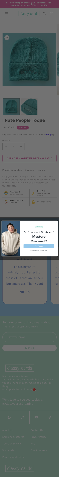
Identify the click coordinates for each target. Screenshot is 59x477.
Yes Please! (39, 246)
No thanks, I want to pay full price (39, 250)
